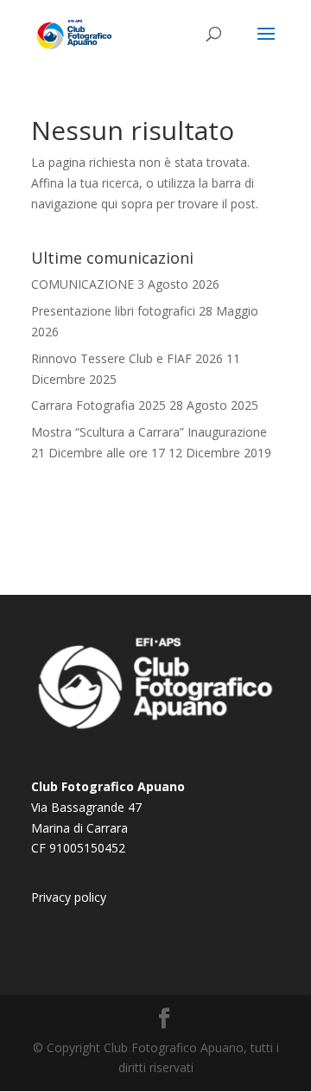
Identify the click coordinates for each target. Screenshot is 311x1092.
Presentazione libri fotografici (113, 311)
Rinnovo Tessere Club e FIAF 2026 (127, 358)
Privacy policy (68, 897)
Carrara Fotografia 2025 (98, 405)
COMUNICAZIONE (82, 284)
